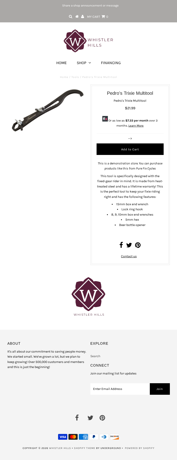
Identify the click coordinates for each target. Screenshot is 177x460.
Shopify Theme (84, 448)
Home (61, 62)
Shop (81, 62)
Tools (75, 77)
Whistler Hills (60, 448)
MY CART (97, 17)
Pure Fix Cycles (146, 168)
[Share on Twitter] (129, 246)
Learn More (136, 125)
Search (95, 356)
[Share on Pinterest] (138, 246)
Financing (111, 62)
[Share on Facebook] (121, 246)
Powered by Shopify (139, 448)
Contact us (129, 256)
